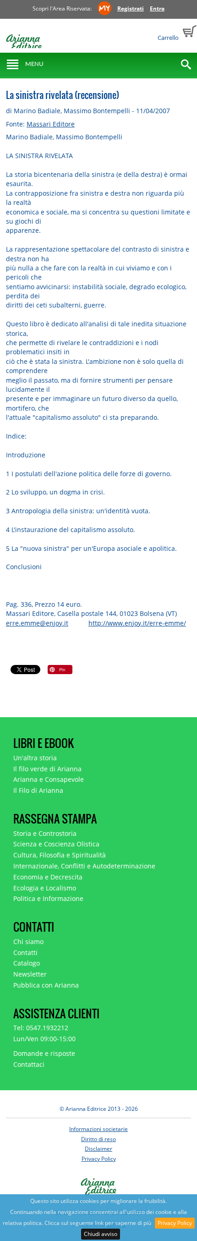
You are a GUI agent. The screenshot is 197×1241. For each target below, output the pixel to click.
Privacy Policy (175, 1223)
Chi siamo (28, 941)
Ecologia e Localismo (44, 888)
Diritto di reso (98, 1139)
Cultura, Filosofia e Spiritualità (59, 855)
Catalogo (26, 963)
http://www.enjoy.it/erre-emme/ (137, 623)
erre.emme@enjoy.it (37, 623)
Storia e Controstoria (45, 833)
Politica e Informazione (48, 898)
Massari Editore (51, 124)
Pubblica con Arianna (46, 985)
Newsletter (30, 974)
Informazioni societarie (98, 1129)
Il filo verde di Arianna (47, 768)
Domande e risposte (44, 1053)
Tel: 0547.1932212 (40, 1027)
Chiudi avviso (100, 1234)
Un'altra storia (35, 757)
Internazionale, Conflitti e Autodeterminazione (84, 866)
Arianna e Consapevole (48, 779)
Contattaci (28, 1064)
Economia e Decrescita (47, 877)
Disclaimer (98, 1149)
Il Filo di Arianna (38, 790)
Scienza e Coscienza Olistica (56, 844)
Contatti (25, 952)
